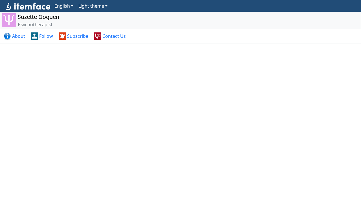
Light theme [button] (91, 6)
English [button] (62, 6)
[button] (15, 36)
